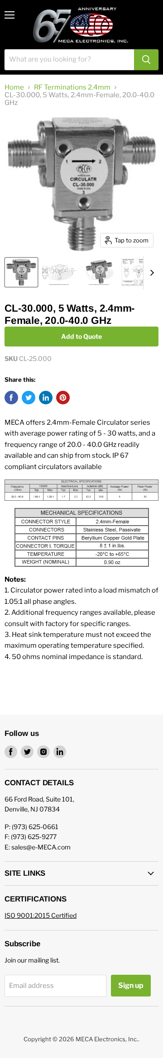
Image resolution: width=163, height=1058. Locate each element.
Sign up (131, 985)
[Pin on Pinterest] (63, 397)
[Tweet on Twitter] (28, 397)
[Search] (146, 59)
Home (14, 87)
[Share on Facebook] (11, 397)
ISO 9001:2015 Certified (41, 915)
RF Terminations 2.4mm (72, 87)
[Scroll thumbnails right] (150, 272)
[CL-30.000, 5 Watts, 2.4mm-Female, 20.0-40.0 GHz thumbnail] (21, 272)
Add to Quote (81, 336)
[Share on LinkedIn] (46, 397)
